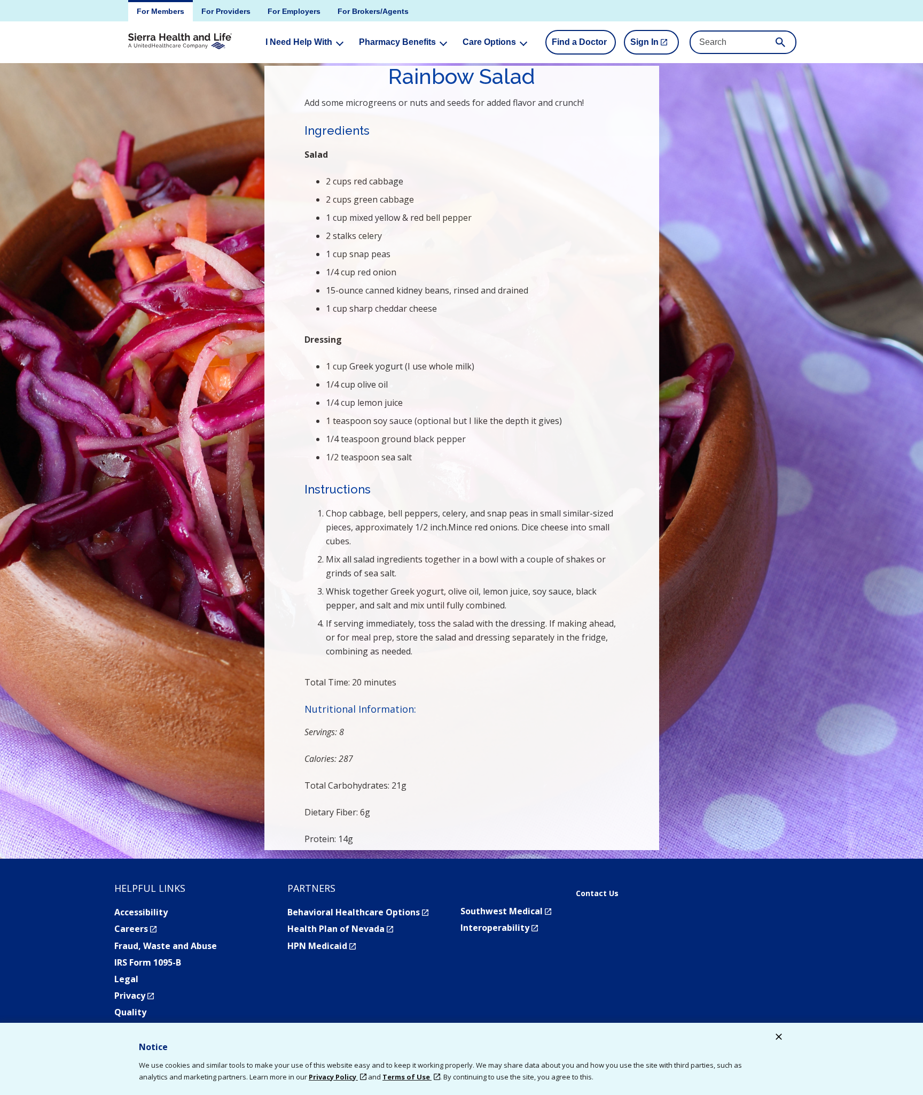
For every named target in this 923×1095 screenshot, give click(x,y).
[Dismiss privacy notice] (778, 1038)
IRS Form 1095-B (147, 962)
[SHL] (180, 42)
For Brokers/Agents (373, 11)
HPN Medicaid (321, 946)
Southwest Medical (505, 911)
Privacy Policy (333, 1077)
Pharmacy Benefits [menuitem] (397, 42)
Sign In (654, 46)
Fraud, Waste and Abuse (165, 946)
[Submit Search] (780, 42)
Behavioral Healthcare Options (357, 912)
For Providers (226, 11)
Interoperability (499, 928)
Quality (130, 1012)
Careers (135, 929)
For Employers (294, 11)
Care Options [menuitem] (489, 42)
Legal (126, 979)
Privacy (134, 995)
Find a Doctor (579, 42)
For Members (160, 11)
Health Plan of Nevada (340, 929)
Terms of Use (407, 1077)
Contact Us (597, 893)
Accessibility (141, 912)
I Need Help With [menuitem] (298, 42)
